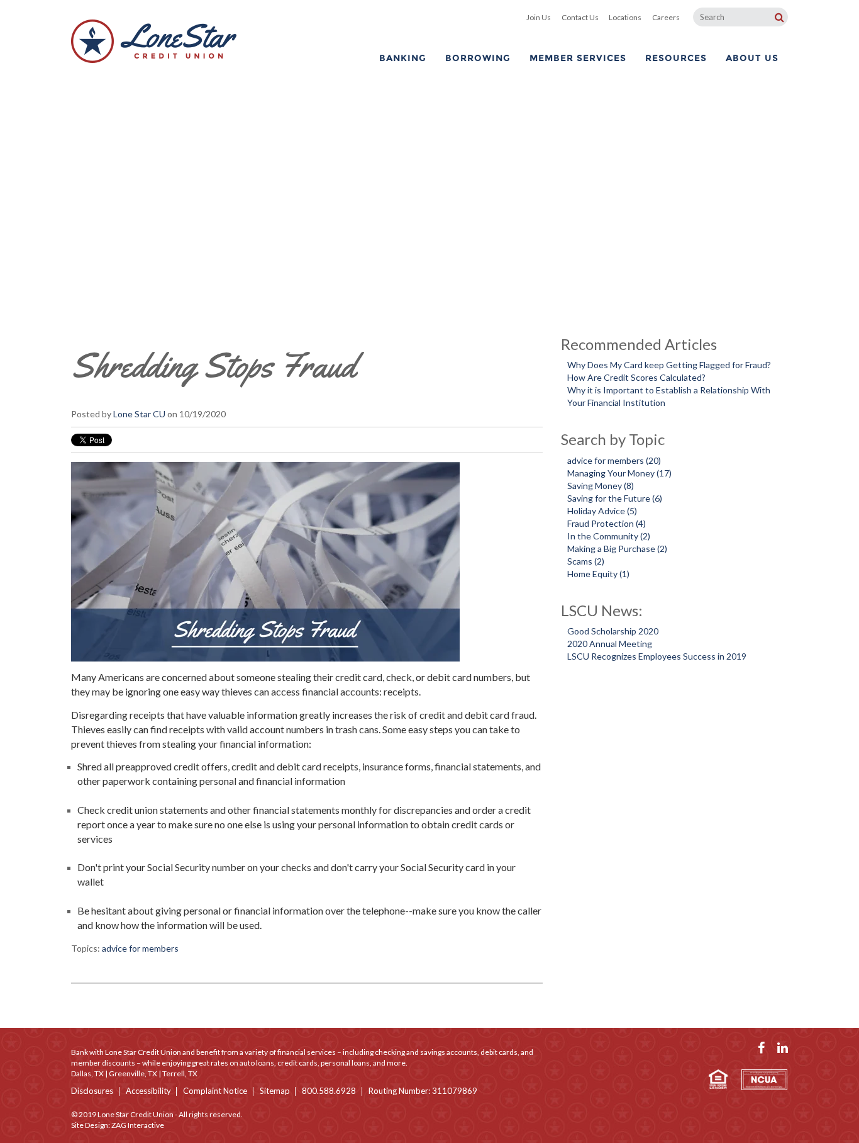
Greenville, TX (133, 1073)
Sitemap (275, 1091)
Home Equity (598, 573)
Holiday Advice (602, 510)
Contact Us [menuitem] (580, 17)
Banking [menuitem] (402, 58)
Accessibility (148, 1091)
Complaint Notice (215, 1091)
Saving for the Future (614, 498)
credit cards (297, 1062)
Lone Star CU (139, 413)
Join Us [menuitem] (538, 17)
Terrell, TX (179, 1073)
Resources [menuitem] (676, 58)
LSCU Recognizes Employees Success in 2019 (656, 656)
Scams (585, 561)
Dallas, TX (87, 1073)
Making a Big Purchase (617, 548)
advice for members (140, 948)
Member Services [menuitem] (577, 58)
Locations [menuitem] (625, 17)
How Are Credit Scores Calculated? (636, 377)
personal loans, (346, 1062)
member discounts (103, 1062)
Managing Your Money (619, 473)
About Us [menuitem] (752, 58)
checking (390, 1052)
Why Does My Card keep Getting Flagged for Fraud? (669, 364)
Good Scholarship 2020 (612, 631)
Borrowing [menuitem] (478, 58)
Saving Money (600, 485)
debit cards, (499, 1052)
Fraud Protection (606, 523)
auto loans (257, 1062)
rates (219, 1062)
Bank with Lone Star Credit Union (126, 1052)
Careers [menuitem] (666, 17)
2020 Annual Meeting (609, 643)
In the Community (608, 536)
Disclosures (92, 1091)
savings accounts (448, 1052)
